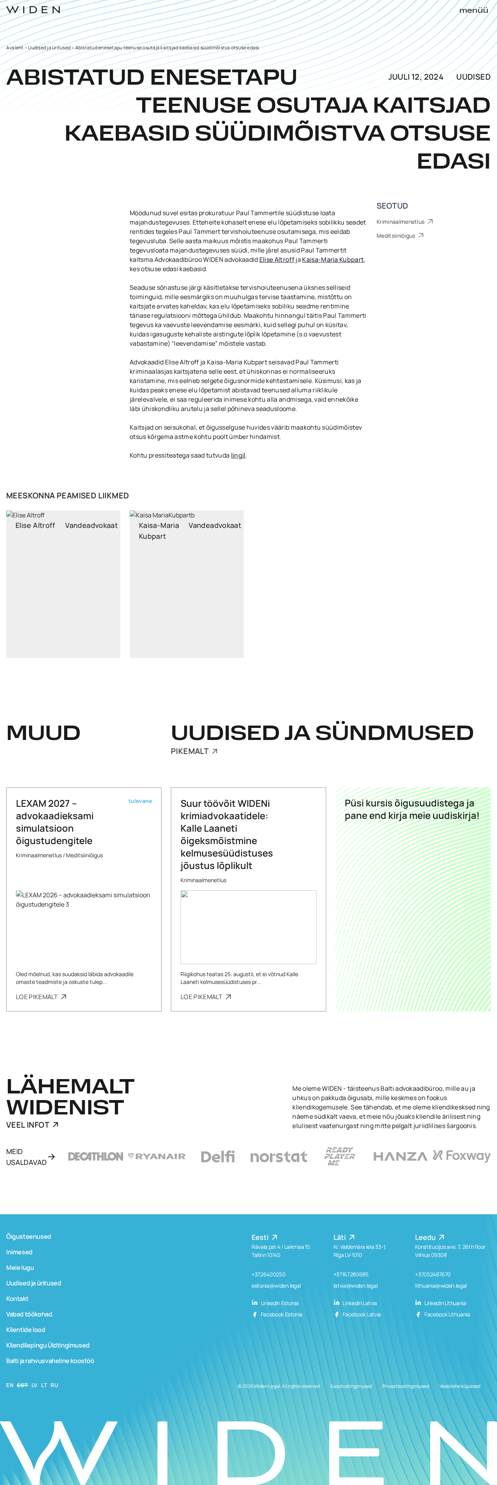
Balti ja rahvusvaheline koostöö (50, 1360)
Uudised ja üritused (49, 47)
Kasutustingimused (351, 1386)
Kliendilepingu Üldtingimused (48, 1345)
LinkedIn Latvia (359, 1303)
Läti (341, 1237)
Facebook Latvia (361, 1314)
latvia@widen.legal (356, 1285)
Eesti (261, 1237)
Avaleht (15, 47)
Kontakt (17, 1298)
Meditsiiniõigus (397, 235)
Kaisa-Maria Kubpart (333, 259)
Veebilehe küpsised (460, 1386)
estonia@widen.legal (276, 1285)
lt (44, 1385)
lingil (238, 455)
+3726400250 (268, 1274)
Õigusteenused (28, 1236)
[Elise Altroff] (63, 584)
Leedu (426, 1237)
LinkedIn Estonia (279, 1303)
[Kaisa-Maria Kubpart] (187, 584)
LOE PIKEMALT (37, 996)
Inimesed (19, 1252)
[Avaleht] (33, 9)
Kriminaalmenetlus (401, 221)
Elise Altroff (276, 259)
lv (34, 1385)
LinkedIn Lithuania (444, 1303)
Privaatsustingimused (405, 1386)
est (22, 1385)
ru (54, 1385)
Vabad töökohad (29, 1314)
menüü (473, 11)
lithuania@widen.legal (441, 1285)
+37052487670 (433, 1274)
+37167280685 (351, 1274)
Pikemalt (190, 751)
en (10, 1385)
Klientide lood (25, 1329)
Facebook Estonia (281, 1314)
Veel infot (27, 1124)
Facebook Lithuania (446, 1314)
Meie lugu (20, 1267)
